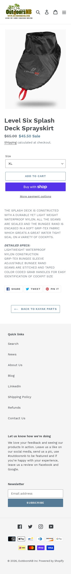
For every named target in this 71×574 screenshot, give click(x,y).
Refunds (14, 407)
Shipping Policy (19, 397)
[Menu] (64, 12)
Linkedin (14, 386)
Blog (11, 375)
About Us (15, 365)
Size (8, 156)
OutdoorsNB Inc (28, 560)
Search (13, 344)
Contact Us (16, 418)
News (12, 354)
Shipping (10, 142)
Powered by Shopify (51, 560)
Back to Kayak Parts (38, 308)
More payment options (35, 196)
